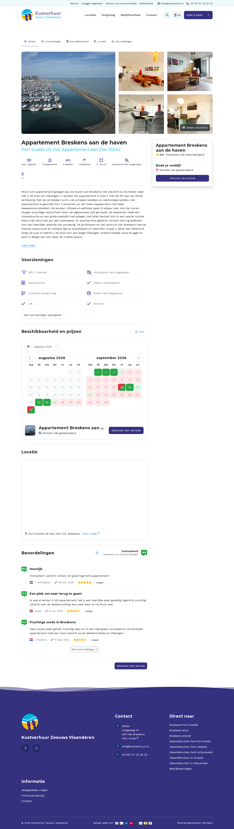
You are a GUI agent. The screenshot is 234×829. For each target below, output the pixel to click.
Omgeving (108, 15)
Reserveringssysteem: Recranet (195, 822)
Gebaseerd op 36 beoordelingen (120, 554)
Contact (151, 15)
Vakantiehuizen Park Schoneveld (191, 752)
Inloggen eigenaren (92, 3)
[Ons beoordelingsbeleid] (97, 553)
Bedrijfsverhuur (131, 15)
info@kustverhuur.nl (172, 3)
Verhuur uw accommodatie (121, 3)
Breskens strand (180, 735)
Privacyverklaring (32, 795)
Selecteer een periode (126, 430)
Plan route (90, 533)
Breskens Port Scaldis (183, 724)
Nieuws (74, 3)
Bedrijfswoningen (180, 768)
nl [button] (179, 15)
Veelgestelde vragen (34, 790)
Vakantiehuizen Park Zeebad (188, 746)
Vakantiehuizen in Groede (186, 757)
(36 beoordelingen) (192, 154)
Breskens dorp (178, 730)
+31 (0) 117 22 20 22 (201, 3)
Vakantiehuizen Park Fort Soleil (190, 741)
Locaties (90, 15)
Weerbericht (146, 3)
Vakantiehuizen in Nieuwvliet (188, 763)
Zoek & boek (194, 15)
